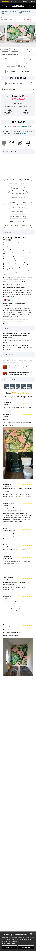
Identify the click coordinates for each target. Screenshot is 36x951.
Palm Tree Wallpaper (18, 207)
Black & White (11, 72)
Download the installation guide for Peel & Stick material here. (20, 373)
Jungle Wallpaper (18, 212)
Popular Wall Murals (18, 221)
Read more (17, 941)
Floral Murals (10, 179)
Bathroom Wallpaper (18, 216)
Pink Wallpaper (18, 189)
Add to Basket (18, 122)
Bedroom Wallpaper (18, 198)
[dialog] (18, 941)
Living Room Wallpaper (18, 193)
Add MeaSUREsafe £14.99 (16, 83)
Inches (23, 66)
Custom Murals (25, 226)
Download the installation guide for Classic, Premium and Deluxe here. (20, 367)
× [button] (34, 934)
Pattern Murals (25, 179)
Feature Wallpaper (10, 203)
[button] (18, 943)
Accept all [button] (9, 947)
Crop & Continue (18, 78)
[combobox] (31, 934)
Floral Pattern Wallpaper (18, 184)
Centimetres (11, 66)
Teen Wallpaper (10, 226)
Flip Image (25, 72)
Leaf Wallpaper (26, 203)
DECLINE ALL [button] (26, 947)
